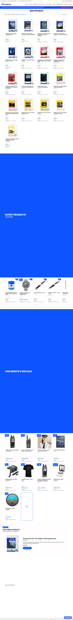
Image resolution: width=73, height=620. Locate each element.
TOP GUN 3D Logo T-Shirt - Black (27, 480)
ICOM (6, 452)
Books (9, 14)
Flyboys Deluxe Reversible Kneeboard (11, 480)
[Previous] (35, 304)
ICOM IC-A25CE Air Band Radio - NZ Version (12, 450)
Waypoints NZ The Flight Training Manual (11, 34)
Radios (19, 7)
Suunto (55, 481)
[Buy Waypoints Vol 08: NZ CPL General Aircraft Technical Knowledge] (12, 78)
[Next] (38, 304)
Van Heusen (39, 452)
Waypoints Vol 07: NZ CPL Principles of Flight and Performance (59, 60)
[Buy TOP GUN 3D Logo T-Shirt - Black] (28, 471)
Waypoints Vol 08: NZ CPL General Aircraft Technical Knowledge (12, 87)
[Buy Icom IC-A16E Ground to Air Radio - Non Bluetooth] (28, 442)
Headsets (15, 7)
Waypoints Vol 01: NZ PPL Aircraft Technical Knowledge (28, 34)
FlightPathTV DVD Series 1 (59, 450)
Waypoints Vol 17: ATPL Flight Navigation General (60, 113)
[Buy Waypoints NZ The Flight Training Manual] (12, 25)
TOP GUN (23, 481)
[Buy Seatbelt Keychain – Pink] (40, 285)
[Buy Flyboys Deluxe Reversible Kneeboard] (12, 471)
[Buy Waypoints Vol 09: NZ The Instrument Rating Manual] (28, 78)
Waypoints (7, 36)
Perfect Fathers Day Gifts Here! (66, 7)
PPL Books (25, 7)
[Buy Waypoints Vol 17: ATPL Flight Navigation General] (60, 104)
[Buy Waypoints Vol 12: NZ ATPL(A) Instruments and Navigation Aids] (12, 104)
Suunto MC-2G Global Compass (58, 480)
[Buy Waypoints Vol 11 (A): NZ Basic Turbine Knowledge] (60, 78)
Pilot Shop (55, 451)
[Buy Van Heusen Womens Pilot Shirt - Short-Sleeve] (44, 442)
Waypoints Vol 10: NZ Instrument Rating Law (43, 87)
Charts (21, 7)
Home (6, 14)
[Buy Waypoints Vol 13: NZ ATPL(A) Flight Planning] (28, 104)
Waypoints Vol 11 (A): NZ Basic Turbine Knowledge (60, 87)
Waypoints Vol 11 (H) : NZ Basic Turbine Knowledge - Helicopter (12, 139)
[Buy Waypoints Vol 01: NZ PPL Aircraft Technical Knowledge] (28, 25)
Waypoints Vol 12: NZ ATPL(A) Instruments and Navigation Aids (12, 113)
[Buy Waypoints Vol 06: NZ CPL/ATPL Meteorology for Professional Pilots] (44, 51)
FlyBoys (7, 481)
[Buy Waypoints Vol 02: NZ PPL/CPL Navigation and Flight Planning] (44, 25)
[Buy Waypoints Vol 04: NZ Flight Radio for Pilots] (12, 51)
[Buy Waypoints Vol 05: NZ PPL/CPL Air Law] (28, 51)
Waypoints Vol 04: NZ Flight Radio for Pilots (12, 60)
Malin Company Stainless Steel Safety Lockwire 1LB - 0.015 (11, 293)
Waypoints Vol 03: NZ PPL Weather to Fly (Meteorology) (60, 34)
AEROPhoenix (36, 294)
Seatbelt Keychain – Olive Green (54, 293)
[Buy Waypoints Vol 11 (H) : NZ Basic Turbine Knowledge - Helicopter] (12, 130)
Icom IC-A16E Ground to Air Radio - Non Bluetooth (28, 450)
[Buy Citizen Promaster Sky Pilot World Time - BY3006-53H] (26, 285)
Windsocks (29, 7)
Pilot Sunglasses (35, 7)
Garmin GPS (12, 7)
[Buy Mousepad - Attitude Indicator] (12, 500)
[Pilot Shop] (6, 4)
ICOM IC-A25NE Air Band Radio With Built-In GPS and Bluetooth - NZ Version (44, 480)
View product (27, 548)
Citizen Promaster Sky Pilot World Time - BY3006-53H (25, 293)
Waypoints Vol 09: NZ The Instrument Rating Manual (28, 87)
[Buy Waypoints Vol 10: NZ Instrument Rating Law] (44, 78)
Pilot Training (13, 14)
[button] (65, 1)
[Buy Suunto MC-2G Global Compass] (60, 471)
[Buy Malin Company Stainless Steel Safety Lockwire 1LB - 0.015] (12, 285)
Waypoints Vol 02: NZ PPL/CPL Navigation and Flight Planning (44, 34)
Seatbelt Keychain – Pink (39, 292)
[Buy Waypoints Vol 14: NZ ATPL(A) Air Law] (44, 104)
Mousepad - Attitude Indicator (10, 509)
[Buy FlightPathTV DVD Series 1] (60, 442)
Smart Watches (41, 7)
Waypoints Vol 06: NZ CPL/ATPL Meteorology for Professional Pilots (44, 60)
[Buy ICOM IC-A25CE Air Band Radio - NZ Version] (12, 442)
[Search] (61, 1)
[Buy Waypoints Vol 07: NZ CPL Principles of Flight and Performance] (60, 51)
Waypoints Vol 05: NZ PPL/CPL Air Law (28, 60)
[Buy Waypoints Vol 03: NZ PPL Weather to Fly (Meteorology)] (60, 25)
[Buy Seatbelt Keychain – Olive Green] (54, 285)
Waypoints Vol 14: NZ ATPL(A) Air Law (44, 113)
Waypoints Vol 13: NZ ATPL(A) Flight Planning (28, 113)
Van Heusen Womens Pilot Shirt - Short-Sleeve (43, 450)
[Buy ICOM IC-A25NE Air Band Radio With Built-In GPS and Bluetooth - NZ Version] (44, 471)
